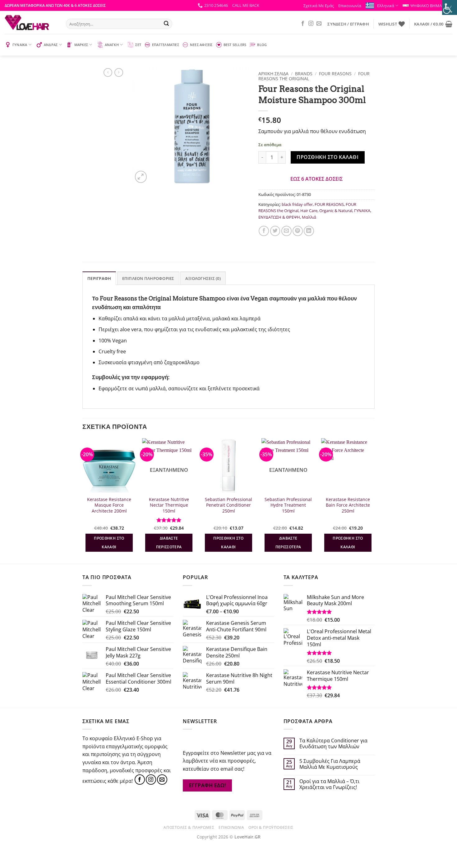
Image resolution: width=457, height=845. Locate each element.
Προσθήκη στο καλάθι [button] (109, 542)
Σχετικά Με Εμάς (318, 5)
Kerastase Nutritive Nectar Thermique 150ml (169, 505)
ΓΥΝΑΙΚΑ (19, 44)
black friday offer (297, 204)
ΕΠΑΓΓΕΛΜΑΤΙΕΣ (165, 44)
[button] (245, 5)
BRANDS (303, 74)
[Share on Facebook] (264, 231)
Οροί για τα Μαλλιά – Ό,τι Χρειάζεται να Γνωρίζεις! (329, 784)
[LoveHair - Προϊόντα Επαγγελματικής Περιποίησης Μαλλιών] (31, 22)
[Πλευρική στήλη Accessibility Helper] (449, 7)
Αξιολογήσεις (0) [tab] (203, 278)
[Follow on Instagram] (310, 23)
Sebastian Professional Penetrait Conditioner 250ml (228, 505)
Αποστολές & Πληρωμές (189, 827)
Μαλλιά (309, 217)
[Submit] (166, 24)
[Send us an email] (318, 23)
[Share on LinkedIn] (309, 231)
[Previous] (82, 500)
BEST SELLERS (235, 44)
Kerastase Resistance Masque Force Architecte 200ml (109, 505)
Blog (262, 44)
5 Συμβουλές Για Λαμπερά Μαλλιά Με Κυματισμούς (329, 764)
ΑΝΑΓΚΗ (112, 44)
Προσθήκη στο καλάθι (327, 157)
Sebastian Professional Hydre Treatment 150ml (288, 505)
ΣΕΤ (138, 44)
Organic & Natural (335, 210)
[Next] (374, 500)
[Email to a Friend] (286, 231)
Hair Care (308, 210)
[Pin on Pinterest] (298, 231)
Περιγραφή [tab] (99, 278)
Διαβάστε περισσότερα (169, 542)
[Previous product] (118, 72)
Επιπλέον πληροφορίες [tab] (148, 278)
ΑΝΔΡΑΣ (51, 44)
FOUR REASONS (335, 74)
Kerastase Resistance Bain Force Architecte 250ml (348, 505)
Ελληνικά (385, 5)
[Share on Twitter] (275, 231)
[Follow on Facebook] (302, 23)
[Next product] (108, 72)
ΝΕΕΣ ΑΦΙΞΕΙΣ (201, 44)
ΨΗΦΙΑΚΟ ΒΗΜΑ (426, 5)
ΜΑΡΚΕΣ (81, 44)
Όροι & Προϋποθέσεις (270, 827)
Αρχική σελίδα (273, 74)
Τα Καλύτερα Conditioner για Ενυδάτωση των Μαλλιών (333, 744)
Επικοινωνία (349, 5)
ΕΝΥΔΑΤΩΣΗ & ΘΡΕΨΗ (279, 217)
